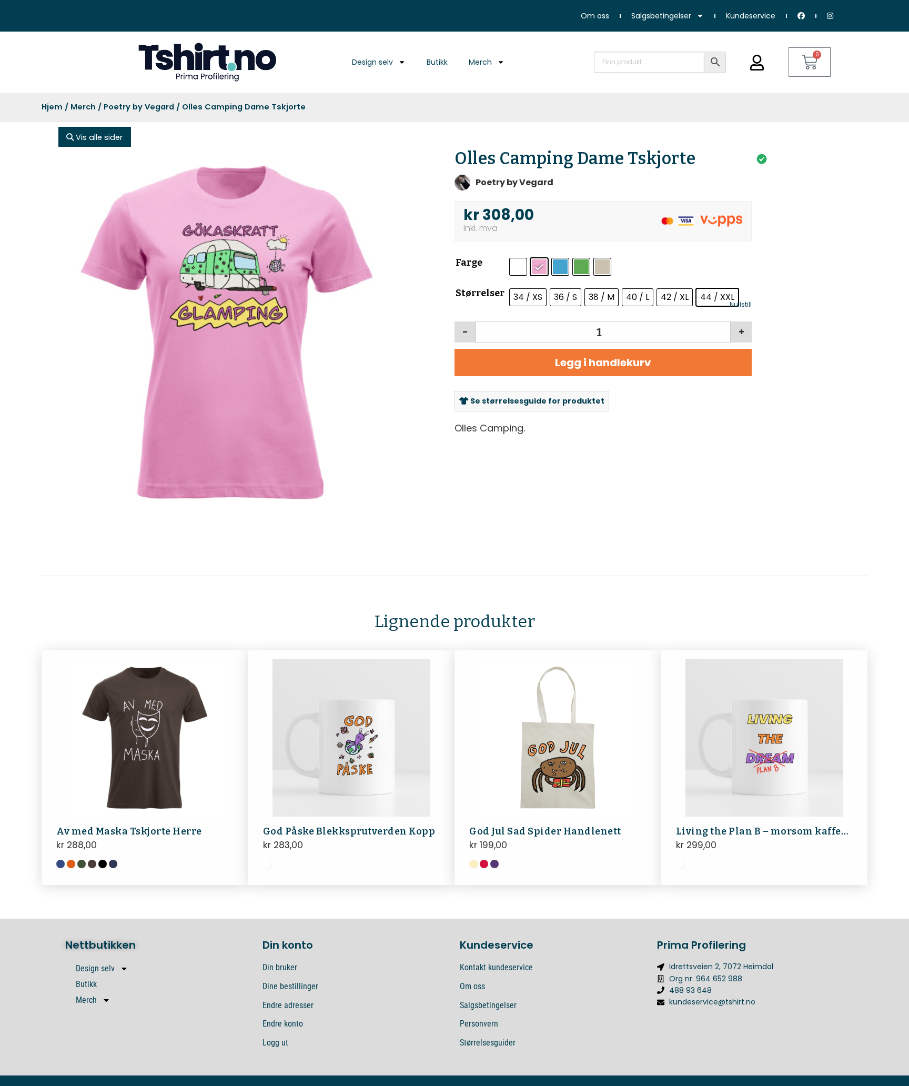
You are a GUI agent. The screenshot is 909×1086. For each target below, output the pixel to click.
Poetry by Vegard (139, 107)
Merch (480, 62)
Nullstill (741, 304)
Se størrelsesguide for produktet (536, 401)
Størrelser (480, 293)
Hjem (52, 107)
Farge (469, 262)
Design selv (372, 62)
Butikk (437, 62)
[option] (227, 332)
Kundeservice (750, 16)
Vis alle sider (98, 137)
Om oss (595, 16)
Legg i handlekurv (603, 362)
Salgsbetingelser (661, 16)
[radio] (518, 266)
